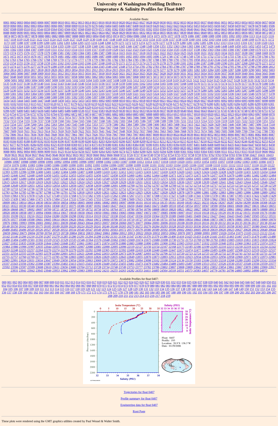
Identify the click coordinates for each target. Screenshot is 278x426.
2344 (95, 66)
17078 (31, 195)
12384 (238, 168)
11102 (161, 165)
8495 (109, 148)
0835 (163, 32)
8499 (129, 148)
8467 (20, 148)
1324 (20, 46)
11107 (200, 165)
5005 (13, 73)
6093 (231, 100)
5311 (81, 94)
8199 (81, 141)
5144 (67, 83)
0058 (272, 22)
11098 (129, 165)
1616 (129, 53)
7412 (183, 124)
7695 (224, 131)
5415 (183, 97)
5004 (6, 73)
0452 (190, 26)
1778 (88, 60)
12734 (22, 189)
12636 (180, 182)
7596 (210, 127)
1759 (258, 56)
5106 (102, 80)
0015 (95, 22)
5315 (95, 94)
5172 (210, 83)
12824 (130, 192)
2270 (258, 63)
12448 (31, 175)
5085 (245, 77)
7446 (231, 124)
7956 (108, 134)
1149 (119, 39)
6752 (272, 110)
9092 (20, 151)
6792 (40, 114)
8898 (217, 148)
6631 (129, 110)
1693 (136, 56)
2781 (142, 66)
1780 (102, 60)
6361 (210, 107)
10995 (74, 161)
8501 (136, 148)
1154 (152, 39)
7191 (177, 121)
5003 (272, 70)
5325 (163, 94)
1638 (245, 53)
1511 (54, 49)
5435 (13, 100)
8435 (231, 144)
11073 (270, 161)
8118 (33, 138)
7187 (149, 121)
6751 (265, 110)
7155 (27, 121)
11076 (15, 165)
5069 (142, 77)
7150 (265, 117)
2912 (95, 70)
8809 (176, 148)
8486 (95, 148)
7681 (210, 131)
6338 (122, 107)
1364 (183, 46)
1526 (156, 49)
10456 (89, 158)
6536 (81, 110)
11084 (39, 165)
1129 (86, 39)
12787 (39, 192)
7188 (156, 121)
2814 (13, 70)
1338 (81, 46)
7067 (54, 117)
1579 (47, 53)
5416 (190, 97)
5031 (183, 73)
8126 (60, 138)
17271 (139, 195)
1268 (108, 43)
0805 (54, 32)
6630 (122, 110)
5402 (129, 97)
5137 (20, 83)
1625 (183, 53)
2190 (224, 63)
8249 (251, 141)
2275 (20, 66)
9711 (123, 155)
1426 (210, 46)
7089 (149, 117)
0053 (238, 22)
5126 (223, 80)
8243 (238, 141)
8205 (115, 141)
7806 (13, 134)
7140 (244, 117)
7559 (88, 127)
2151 (265, 60)
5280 (204, 90)
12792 (72, 192)
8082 (258, 134)
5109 (123, 80)
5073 (163, 77)
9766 (239, 155)
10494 (189, 158)
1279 (176, 43)
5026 (149, 73)
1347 (136, 46)
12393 (6, 172)
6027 (204, 100)
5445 (27, 100)
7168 (102, 121)
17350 (205, 195)
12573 (156, 178)
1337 (74, 46)
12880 (197, 192)
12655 (64, 185)
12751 (114, 189)
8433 (224, 144)
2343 (88, 66)
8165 (190, 138)
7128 (224, 117)
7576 (142, 127)
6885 (136, 114)
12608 (222, 178)
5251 (156, 90)
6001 (95, 100)
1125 (59, 39)
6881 (108, 114)
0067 (61, 26)
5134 (271, 80)
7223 (251, 121)
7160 (61, 121)
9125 (61, 151)
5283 (224, 90)
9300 (177, 151)
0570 (95, 29)
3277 (163, 70)
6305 (27, 107)
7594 (197, 127)
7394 (142, 124)
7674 (204, 131)
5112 (136, 80)
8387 (142, 144)
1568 (245, 49)
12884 (230, 192)
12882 (214, 192)
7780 (265, 131)
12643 (239, 182)
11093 (96, 165)
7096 (177, 117)
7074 (68, 117)
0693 (40, 32)
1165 (225, 39)
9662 (103, 155)
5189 (47, 87)
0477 (245, 26)
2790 (204, 66)
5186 (27, 87)
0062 (27, 26)
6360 (204, 107)
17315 (164, 195)
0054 (245, 22)
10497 (205, 158)
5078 (197, 77)
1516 (88, 49)
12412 (122, 172)
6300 (265, 104)
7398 (149, 124)
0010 (61, 22)
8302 (47, 144)
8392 (163, 144)
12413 (130, 172)
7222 (245, 121)
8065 (224, 134)
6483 (47, 110)
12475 (197, 175)
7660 (149, 131)
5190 (54, 87)
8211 (156, 141)
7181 (109, 121)
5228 (272, 87)
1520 (115, 49)
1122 (39, 39)
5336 (231, 94)
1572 (272, 49)
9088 (6, 151)
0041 (217, 22)
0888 (75, 36)
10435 (14, 158)
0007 (47, 22)
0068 (68, 26)
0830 (129, 32)
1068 (143, 36)
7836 (33, 134)
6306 (34, 107)
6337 (115, 107)
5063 (102, 77)
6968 (265, 114)
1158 (178, 39)
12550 (114, 178)
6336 (108, 107)
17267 (130, 195)
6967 (258, 114)
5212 (170, 87)
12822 (114, 192)
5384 (27, 97)
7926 (95, 134)
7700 (245, 131)
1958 (197, 60)
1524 (142, 49)
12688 (106, 185)
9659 (89, 155)
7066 (47, 117)
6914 (170, 114)
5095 (41, 80)
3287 (231, 70)
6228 (149, 104)
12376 (172, 168)
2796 (238, 66)
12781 (264, 189)
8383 (129, 144)
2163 (67, 63)
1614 (115, 53)
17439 (14, 199)
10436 (22, 158)
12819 (89, 192)
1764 (20, 60)
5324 (156, 94)
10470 (139, 158)
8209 (143, 141)
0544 (40, 29)
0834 (156, 32)
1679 (54, 56)
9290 (143, 151)
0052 (231, 22)
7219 (224, 121)
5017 (95, 73)
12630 (130, 182)
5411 (156, 97)
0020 (122, 22)
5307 (54, 94)
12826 (147, 192)
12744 (64, 189)
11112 (231, 165)
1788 (156, 60)
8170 (210, 138)
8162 (169, 138)
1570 (258, 49)
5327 (176, 94)
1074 (150, 36)
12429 (230, 172)
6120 (53, 104)
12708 (164, 185)
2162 (61, 63)
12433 (255, 172)
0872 (265, 32)
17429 (272, 195)
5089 (272, 77)
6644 (211, 110)
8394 (176, 144)
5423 (238, 97)
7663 (163, 131)
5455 (88, 100)
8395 (183, 144)
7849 (54, 134)
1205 (81, 43)
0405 (115, 26)
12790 (56, 192)
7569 (122, 127)
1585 (88, 53)
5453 (81, 100)
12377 (180, 168)
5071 (149, 77)
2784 (163, 66)
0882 (55, 36)
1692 (129, 56)
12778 (239, 189)
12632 (147, 182)
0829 (122, 32)
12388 (263, 168)
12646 (264, 182)
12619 (39, 182)
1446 (217, 46)
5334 (224, 94)
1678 (47, 56)
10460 (105, 158)
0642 (204, 29)
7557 (74, 127)
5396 (88, 97)
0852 (217, 32)
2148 (245, 60)
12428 (222, 172)
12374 (163, 168)
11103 (169, 165)
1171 (264, 39)
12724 (239, 185)
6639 (177, 110)
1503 (20, 49)
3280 (183, 70)
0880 (41, 36)
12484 (272, 175)
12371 (138, 168)
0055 (251, 22)
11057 (221, 161)
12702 (147, 185)
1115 (265, 36)
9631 (14, 155)
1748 (183, 56)
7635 (95, 131)
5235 (47, 90)
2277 (33, 66)
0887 (68, 36)
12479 (230, 175)
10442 (47, 158)
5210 (156, 87)
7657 (142, 131)
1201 (53, 43)
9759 (198, 155)
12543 (89, 178)
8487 (102, 148)
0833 (149, 32)
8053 (217, 134)
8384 (136, 144)
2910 (81, 70)
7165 (81, 121)
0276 (95, 26)
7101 (183, 117)
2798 (251, 66)
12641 (222, 182)
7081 (102, 117)
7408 (176, 124)
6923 (231, 114)
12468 (164, 175)
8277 (13, 144)
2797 (245, 66)
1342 (108, 46)
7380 (115, 124)
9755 (178, 155)
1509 (40, 49)
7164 (74, 121)
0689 (13, 32)
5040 (245, 73)
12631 (139, 182)
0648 (238, 29)
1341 (102, 46)
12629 (122, 182)
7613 (40, 131)
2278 (40, 66)
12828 (164, 192)
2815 (20, 70)
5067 (129, 77)
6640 (183, 110)
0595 (170, 29)
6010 (122, 100)
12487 (14, 178)
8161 (163, 138)
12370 (130, 168)
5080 (210, 77)
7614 (47, 131)
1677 (40, 56)
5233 (33, 90)
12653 (47, 185)
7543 (20, 127)
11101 (153, 165)
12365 (88, 168)
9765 (232, 155)
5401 (122, 97)
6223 (115, 104)
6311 (68, 107)
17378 (214, 195)
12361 (55, 168)
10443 (56, 158)
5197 (102, 87)
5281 (210, 90)
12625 (89, 182)
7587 (176, 127)
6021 (163, 100)
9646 (55, 155)
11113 (239, 165)
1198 (33, 43)
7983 (129, 134)
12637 (189, 182)
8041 (197, 134)
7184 (129, 121)
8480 (61, 148)
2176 (156, 63)
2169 (108, 63)
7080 (95, 117)
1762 (6, 60)
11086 (56, 165)
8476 (47, 148)
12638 (197, 182)
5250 (149, 90)
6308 (47, 107)
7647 (115, 131)
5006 (20, 73)
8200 (88, 141)
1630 (197, 53)
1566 (231, 49)
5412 (163, 97)
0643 (210, 29)
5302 (20, 94)
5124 (210, 80)
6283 (231, 104)
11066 (262, 161)
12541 (72, 178)
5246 (122, 90)
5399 (109, 97)
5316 (102, 94)
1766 (33, 60)
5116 (162, 80)
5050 (27, 77)
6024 (183, 100)
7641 (102, 131)
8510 (143, 148)
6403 (34, 110)
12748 (89, 189)
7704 (251, 131)
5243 (102, 90)
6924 (238, 114)
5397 (95, 97)
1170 (258, 39)
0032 (176, 22)
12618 (31, 182)
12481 (247, 175)
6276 (183, 104)
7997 (136, 134)
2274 (13, 66)
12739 (39, 189)
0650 (251, 29)
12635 (172, 182)
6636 (156, 110)
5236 (54, 90)
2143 (210, 60)
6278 (196, 104)
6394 (272, 107)
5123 (203, 80)
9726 (130, 155)
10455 (81, 158)
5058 (74, 77)
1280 (183, 43)
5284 (231, 90)
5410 (149, 97)
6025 (190, 100)
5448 (47, 100)
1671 (6, 56)
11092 (88, 165)
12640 (214, 182)
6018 (142, 100)
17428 (264, 195)
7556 (67, 127)
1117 (7, 39)
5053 (47, 77)
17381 (222, 195)
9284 (136, 151)
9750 (157, 155)
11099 (137, 165)
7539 (13, 127)
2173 (136, 63)
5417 (197, 97)
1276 (155, 43)
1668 (258, 53)
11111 (224, 165)
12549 (106, 178)
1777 (81, 60)
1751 (204, 56)
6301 (271, 104)
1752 (210, 56)
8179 (258, 138)
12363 (72, 168)
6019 (149, 100)
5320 (129, 94)
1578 (40, 53)
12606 (206, 178)
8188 (27, 141)
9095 (34, 151)
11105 (185, 165)
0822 (88, 32)
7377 (102, 124)
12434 (264, 172)
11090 (72, 165)
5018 (102, 73)
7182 (115, 121)
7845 (47, 134)
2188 (210, 63)
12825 (139, 192)
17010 (6, 195)
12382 (222, 168)
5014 (74, 73)
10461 (114, 158)
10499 (214, 158)
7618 (61, 131)
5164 (156, 83)
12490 (22, 178)
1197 (27, 43)
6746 (231, 110)
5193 (74, 87)
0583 (122, 29)
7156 (34, 121)
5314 (88, 94)
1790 (170, 60)
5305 (40, 94)
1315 (237, 43)
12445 (6, 175)
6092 (224, 100)
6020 (156, 100)
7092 (163, 117)
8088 (7, 138)
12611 (247, 178)
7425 (204, 124)
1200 (46, 43)
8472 (34, 148)
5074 (170, 77)
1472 (265, 46)
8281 (27, 144)
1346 (129, 46)
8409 (217, 144)
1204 (74, 43)
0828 (115, 32)
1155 (159, 39)
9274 (122, 151)
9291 (149, 151)
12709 (172, 185)
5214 (183, 87)
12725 (247, 185)
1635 (231, 53)
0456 (217, 26)
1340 (95, 46)
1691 (122, 56)
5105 (96, 80)
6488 (74, 110)
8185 (20, 141)
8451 (265, 144)
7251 (265, 121)
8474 (40, 148)
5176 (238, 83)
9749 (150, 155)
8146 (135, 138)
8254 (272, 141)
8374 (88, 144)
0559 (47, 29)
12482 (255, 175)
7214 (204, 121)
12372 (147, 168)
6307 (40, 107)
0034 (190, 22)
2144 (217, 60)
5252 (163, 90)
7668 (183, 131)
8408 (210, 144)
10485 (164, 158)
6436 (40, 110)
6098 (265, 100)
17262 (114, 195)
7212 (190, 121)
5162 (142, 83)
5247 (129, 90)
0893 (89, 36)
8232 (224, 141)
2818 (40, 70)
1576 (27, 53)
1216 (94, 43)
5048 (13, 77)
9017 (251, 148)
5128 (237, 80)
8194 (54, 141)
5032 (190, 73)
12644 (247, 182)
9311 (224, 151)
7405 (170, 124)
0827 (108, 32)
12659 (97, 185)
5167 (176, 83)
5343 (238, 94)
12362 (64, 168)
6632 (136, 110)
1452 (251, 46)
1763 (13, 60)
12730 (6, 189)
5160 (129, 83)
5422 (231, 97)
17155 (64, 195)
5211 (163, 87)
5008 (34, 73)
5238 (67, 90)
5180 (265, 83)
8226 (217, 141)
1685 (88, 56)
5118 (169, 80)
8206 (122, 141)
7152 (6, 121)
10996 (83, 161)
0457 (224, 26)
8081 (251, 134)
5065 (115, 77)
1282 (196, 43)
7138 (231, 117)
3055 (149, 70)
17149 (56, 195)
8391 (156, 144)
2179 (170, 63)
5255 (176, 90)
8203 (102, 141)
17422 (255, 195)
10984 (264, 158)
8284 (33, 144)
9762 (212, 155)
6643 (204, 110)
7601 (245, 127)
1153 (145, 39)
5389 (54, 97)
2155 (20, 63)
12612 (255, 178)
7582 (156, 127)
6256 (169, 104)
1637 (238, 53)
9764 (225, 155)
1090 (218, 36)
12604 (189, 178)
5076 (183, 77)
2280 (54, 66)
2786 (176, 66)
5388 (47, 97)
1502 (13, 49)
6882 (115, 114)
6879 (102, 114)
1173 (7, 43)
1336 (67, 46)
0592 (149, 29)
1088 (204, 36)
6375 (224, 107)
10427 (253, 155)
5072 (156, 77)
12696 (122, 185)
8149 (142, 138)
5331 (204, 94)
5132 (257, 80)
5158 (115, 83)
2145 (224, 60)
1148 (112, 39)
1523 (136, 49)
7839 (40, 134)
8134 (88, 138)
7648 (122, 131)
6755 (20, 114)
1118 (13, 39)
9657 (82, 155)
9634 (28, 155)
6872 (74, 114)
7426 (210, 124)
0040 (210, 22)
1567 (238, 49)
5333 (217, 94)
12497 (47, 178)
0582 (115, 29)
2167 (95, 63)
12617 (22, 182)
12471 (172, 175)
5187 (34, 87)
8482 (74, 148)
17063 (14, 195)
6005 (109, 100)
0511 (33, 29)
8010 (163, 134)
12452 (64, 175)
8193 (47, 141)
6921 (217, 114)
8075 (245, 134)
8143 (115, 138)
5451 (68, 100)
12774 (214, 189)
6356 (176, 107)
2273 (6, 66)
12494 (31, 178)
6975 (13, 117)
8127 (67, 138)
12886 (247, 192)
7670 (190, 131)
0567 (74, 29)
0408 (136, 26)
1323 (13, 46)
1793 (183, 60)
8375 (95, 144)
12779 (247, 189)
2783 (156, 66)
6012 (136, 100)
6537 (88, 110)
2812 (272, 66)
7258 (27, 124)
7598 (224, 127)
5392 (74, 97)
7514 (265, 124)
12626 (97, 182)
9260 (95, 151)
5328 (183, 94)
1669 (265, 53)
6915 (176, 114)
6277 (190, 104)
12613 (264, 178)
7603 (251, 127)
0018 (108, 22)
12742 (56, 189)
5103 (82, 80)
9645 (48, 155)
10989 (33, 161)
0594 (163, 29)
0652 (265, 29)
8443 (238, 144)
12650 (22, 185)
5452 (74, 100)
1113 (252, 36)
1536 (183, 49)
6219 (94, 104)
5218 (210, 87)
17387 (230, 195)
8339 (61, 144)
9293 (156, 151)
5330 (197, 94)
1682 (67, 56)
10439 (39, 158)
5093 (28, 80)
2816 (27, 70)
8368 (67, 144)
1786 (142, 60)
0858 (258, 32)
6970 (272, 114)
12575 (164, 178)
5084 (238, 77)
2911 (88, 70)
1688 (108, 56)
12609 (231, 178)
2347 (115, 66)
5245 (115, 90)
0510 (27, 29)
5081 (217, 77)
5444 (20, 100)
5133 (264, 80)
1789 (163, 60)
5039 (238, 73)
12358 (39, 168)
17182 (89, 195)
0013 (81, 22)
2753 (129, 66)
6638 (170, 110)
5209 (149, 87)
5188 (40, 87)
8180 (265, 138)
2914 (108, 70)
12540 (64, 178)
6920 (210, 114)
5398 (102, 97)
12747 (81, 189)
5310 (74, 94)
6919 (204, 114)
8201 (95, 141)
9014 (245, 148)
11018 (164, 161)
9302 (190, 151)
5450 (61, 100)
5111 (129, 80)
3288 (238, 70)
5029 (170, 73)
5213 (176, 87)
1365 (190, 46)
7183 (122, 121)
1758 (251, 56)
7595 (204, 127)
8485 (88, 148)
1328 (40, 46)
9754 (171, 155)
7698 (231, 131)
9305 (211, 151)
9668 (116, 155)
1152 (139, 39)
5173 (217, 83)
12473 (189, 175)
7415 (190, 124)
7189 (163, 121)
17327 (172, 195)
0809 (67, 32)
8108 (20, 138)
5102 (75, 80)
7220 (231, 121)
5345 (245, 94)
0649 (245, 29)
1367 (204, 46)
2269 (251, 63)
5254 (170, 90)
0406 (122, 26)
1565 (224, 49)
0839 (183, 32)
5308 (61, 94)
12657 (81, 185)
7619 (67, 131)
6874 (88, 114)
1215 (87, 43)
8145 (129, 138)
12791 (64, 192)
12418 (164, 172)
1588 (108, 53)
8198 (74, 141)
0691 (27, 32)
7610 (20, 131)
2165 (81, 63)
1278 (169, 43)
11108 (208, 165)
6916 (183, 114)
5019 (108, 73)
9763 (218, 155)
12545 (97, 178)
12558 (139, 178)
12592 (172, 178)
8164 (183, 138)
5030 (176, 73)
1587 (102, 53)
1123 (46, 39)
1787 (149, 60)
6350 (142, 107)
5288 (251, 90)
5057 (67, 77)
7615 (54, 131)
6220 (101, 104)
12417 (155, 172)
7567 (108, 127)
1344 (115, 46)
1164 (218, 39)
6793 (47, 114)
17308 (155, 195)
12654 (56, 185)
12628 (114, 182)
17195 (97, 195)
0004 (27, 22)
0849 (204, 32)
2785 (170, 66)
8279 (20, 144)
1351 (163, 46)
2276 (27, 66)
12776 (230, 189)
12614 (272, 178)
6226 (135, 104)
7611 (27, 131)
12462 (147, 175)
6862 (67, 114)
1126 (66, 39)
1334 (54, 46)
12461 (139, 175)
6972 (6, 117)
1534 (170, 49)
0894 (95, 36)
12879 (189, 192)
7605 (265, 127)
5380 (6, 97)
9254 (74, 151)
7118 (217, 117)
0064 (40, 26)
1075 (157, 36)
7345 (74, 124)
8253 (265, 141)
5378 (272, 94)
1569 (251, 49)
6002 (102, 100)
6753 (6, 114)
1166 (231, 39)
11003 (116, 161)
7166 (88, 121)
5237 (61, 90)
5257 (183, 90)
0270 (88, 26)
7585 (163, 127)
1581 (61, 53)
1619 (149, 53)
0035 (197, 22)
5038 (231, 73)
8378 (102, 144)
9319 (258, 151)
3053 (136, 70)
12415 (139, 172)
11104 (177, 165)
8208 (136, 141)
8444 (245, 144)
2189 (217, 63)
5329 (190, 94)
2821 (61, 70)
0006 (40, 22)
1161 (198, 39)
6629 (115, 110)
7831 (27, 134)
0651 (258, 29)
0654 (272, 29)
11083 (31, 165)
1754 (224, 56)
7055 (34, 117)
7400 (156, 124)
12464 (155, 175)
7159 (54, 121)
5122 (196, 80)
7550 (47, 127)
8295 (40, 144)
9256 (81, 151)
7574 (136, 127)
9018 (258, 148)
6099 (272, 100)
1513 (67, 49)
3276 (156, 70)
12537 (56, 178)
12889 (264, 192)
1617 (136, 53)
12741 (47, 189)
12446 (14, 175)
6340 (136, 107)
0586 (129, 29)
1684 (81, 56)
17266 (122, 195)
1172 (271, 39)
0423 (176, 26)
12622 (64, 182)
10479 (155, 158)
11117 (247, 165)
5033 (197, 73)
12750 (105, 189)
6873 (81, 114)
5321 (136, 94)
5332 (210, 94)
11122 (271, 165)
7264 (61, 124)
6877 (95, 114)
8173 (224, 138)
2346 (108, 66)
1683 (74, 56)
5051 (33, 77)
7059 (40, 117)
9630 (8, 155)
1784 (129, 60)
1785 (136, 60)
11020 (181, 161)
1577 (33, 53)
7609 (13, 131)
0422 (170, 26)
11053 (197, 161)
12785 (22, 192)
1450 (238, 46)
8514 (156, 148)
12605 (197, 178)
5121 (189, 80)
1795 (190, 60)
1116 (271, 36)
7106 (197, 117)
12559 (147, 178)
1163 (211, 39)
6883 (122, 114)
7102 (190, 117)
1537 (190, 49)
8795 (170, 148)
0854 (231, 32)
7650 (129, 131)
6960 (245, 114)
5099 (55, 80)
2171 (122, 63)
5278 (190, 90)
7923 (88, 134)
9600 (265, 151)
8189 (34, 141)
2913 (102, 70)
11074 (7, 165)
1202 (60, 43)
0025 (136, 22)
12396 (22, 172)
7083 (115, 117)
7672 (197, 131)
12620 (47, 182)
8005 (142, 134)
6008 (115, 100)
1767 (40, 60)
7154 (20, 121)
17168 (72, 195)
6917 (190, 114)
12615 (6, 182)
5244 (108, 90)
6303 (13, 107)
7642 (108, 131)
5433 (272, 97)
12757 (147, 189)
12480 (239, 175)
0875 (14, 36)
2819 (47, 70)
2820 (54, 70)
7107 (204, 117)
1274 (142, 43)
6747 (238, 110)
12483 (264, 175)
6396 (6, 110)
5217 (204, 87)
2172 (129, 63)
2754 (136, 66)
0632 (176, 29)
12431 (247, 172)
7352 (88, 124)
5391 (68, 97)
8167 (203, 138)
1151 (132, 39)
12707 (156, 185)
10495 (197, 158)
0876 (21, 36)
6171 (60, 104)
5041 (251, 73)
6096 (251, 100)
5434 (6, 100)
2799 (258, 66)
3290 (251, 70)
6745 (224, 110)
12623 (72, 182)
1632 (210, 53)
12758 (155, 189)
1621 (156, 53)
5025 (142, 73)
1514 (74, 49)
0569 (88, 29)
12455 (89, 175)
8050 (204, 134)
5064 (108, 77)
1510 (47, 49)
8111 (27, 138)
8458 (272, 144)
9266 (115, 151)
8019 (170, 134)
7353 (95, 124)
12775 (222, 189)
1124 (53, 39)
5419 (210, 97)
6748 (245, 110)
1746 (170, 56)
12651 (31, 185)
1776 (74, 60)
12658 (89, 185)
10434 (6, 158)
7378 (108, 124)
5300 (6, 94)
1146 (99, 39)
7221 (238, 121)
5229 (6, 90)
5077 (190, 77)
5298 (265, 90)
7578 (149, 127)
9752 (164, 155)
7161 (68, 121)
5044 (258, 73)
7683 (217, 131)
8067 (238, 134)
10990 (41, 161)
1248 (101, 43)
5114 (149, 80)
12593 (181, 178)
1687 (102, 56)
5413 (170, 97)
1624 (176, 53)
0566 (67, 29)
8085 (265, 134)
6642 (197, 110)
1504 (27, 49)
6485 (61, 110)
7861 (74, 134)
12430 (239, 172)
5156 (102, 83)
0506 (272, 26)
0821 (81, 32)
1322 (6, 46)
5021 (122, 73)
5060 (81, 77)
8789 (163, 148)
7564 (102, 127)
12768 (180, 189)
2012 (204, 60)
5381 (13, 97)
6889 (156, 114)
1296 (210, 43)
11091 (80, 165)
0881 (48, 36)
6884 (129, 114)
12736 (31, 189)
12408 (89, 172)
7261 (40, 124)
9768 (246, 155)
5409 (143, 97)
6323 (74, 107)
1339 (88, 46)
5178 (251, 83)
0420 (156, 26)
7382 (122, 124)
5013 (67, 73)
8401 (197, 144)
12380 (205, 168)
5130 (244, 80)
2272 (272, 63)
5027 (156, 73)
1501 (6, 49)
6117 (40, 104)
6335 (102, 107)
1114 (258, 36)
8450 (258, 144)
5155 (95, 83)
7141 (251, 117)
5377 (265, 94)
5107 (109, 80)
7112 (211, 117)
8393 (170, 144)
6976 (20, 117)
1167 (238, 39)
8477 (54, 148)
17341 (197, 195)
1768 (47, 60)
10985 (272, 158)
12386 (255, 168)
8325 (54, 144)
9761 (205, 155)
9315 (245, 151)
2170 (115, 63)
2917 (129, 70)
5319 (122, 94)
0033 (183, 22)
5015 (81, 73)
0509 (20, 29)
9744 (144, 155)
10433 (270, 155)
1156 (165, 39)
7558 (81, 127)
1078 (177, 36)
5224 (245, 87)
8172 (217, 138)
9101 (54, 151)
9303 (197, 151)
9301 (183, 151)
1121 (33, 39)
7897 (81, 134)
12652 (39, 185)
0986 (136, 36)
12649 (14, 185)
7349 (81, 124)
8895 (204, 148)
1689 (115, 56)
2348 (122, 66)
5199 (115, 87)
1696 (156, 56)
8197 (68, 141)
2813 (6, 70)
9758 (191, 155)
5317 (108, 94)
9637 (35, 155)
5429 (265, 97)
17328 (180, 195)
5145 (74, 83)
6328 (81, 107)
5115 (156, 80)
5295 (258, 90)
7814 (20, 134)
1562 (204, 49)
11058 (229, 161)
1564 (217, 49)
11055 (213, 161)
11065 (254, 161)
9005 (238, 148)
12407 (81, 172)
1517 (95, 49)
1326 (27, 46)
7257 (20, 124)
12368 (113, 168)
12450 (47, 175)
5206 (129, 87)
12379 (197, 168)
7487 (251, 124)
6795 (61, 114)
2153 (6, 63)
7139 (238, 117)
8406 (204, 144)
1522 (129, 49)
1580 (54, 53)
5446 (34, 100)
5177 (245, 83)
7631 (88, 131)
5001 (258, 70)
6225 (128, 104)
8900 (231, 148)
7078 (81, 117)
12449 (39, 175)
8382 (122, 144)
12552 (131, 178)
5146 (81, 83)
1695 (149, 56)
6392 (258, 107)
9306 (217, 151)
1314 (230, 43)
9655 (76, 155)
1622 (163, 53)
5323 (149, 94)
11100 (145, 165)
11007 (124, 161)
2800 (265, 66)
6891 (163, 114)
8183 (6, 141)
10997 (91, 161)
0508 (13, 29)
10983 (255, 158)
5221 (224, 87)
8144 (122, 138)
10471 (147, 158)
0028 (149, 22)
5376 (258, 94)
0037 (204, 22)
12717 (214, 185)
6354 (163, 107)
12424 (205, 172)
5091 (14, 80)
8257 (6, 144)
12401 (47, 172)
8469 (27, 148)
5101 (68, 80)
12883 (222, 192)
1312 (217, 43)
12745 (72, 189)
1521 (122, 49)
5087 (258, 77)
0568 (81, 29)
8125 (54, 138)
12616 (14, 182)
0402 (102, 26)
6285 (244, 104)
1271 (121, 43)
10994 (66, 161)
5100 (62, 80)
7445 (224, 124)
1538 (197, 49)
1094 (245, 36)
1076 (164, 36)
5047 (6, 77)
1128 (79, 39)
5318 (115, 94)
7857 (67, 134)
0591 (142, 29)
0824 (102, 32)
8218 (204, 141)
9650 (62, 155)
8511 (149, 148)
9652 (69, 155)
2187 (204, 63)
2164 (74, 63)
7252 (272, 121)
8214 (176, 141)
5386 (40, 97)
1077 (170, 36)
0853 (224, 32)
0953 (109, 36)
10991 (49, 161)
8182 (272, 138)
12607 (214, 178)
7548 (40, 127)
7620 (74, 131)
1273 (135, 43)
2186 (197, 63)
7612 (33, 131)
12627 (105, 182)
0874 (7, 36)
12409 (97, 172)
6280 (210, 104)
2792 (217, 66)
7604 (258, 127)
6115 (33, 104)
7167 (95, 121)
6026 (197, 100)
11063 (246, 161)
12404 (64, 172)
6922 (224, 114)
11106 (192, 165)
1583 (74, 53)
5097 (48, 80)
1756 (238, 56)
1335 (61, 46)
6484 (54, 110)
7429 (217, 124)
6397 (13, 110)
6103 (20, 104)
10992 (58, 161)
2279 (47, 66)
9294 (163, 151)
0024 (129, 22)
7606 (272, 127)
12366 (97, 168)
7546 (27, 127)
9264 (102, 151)
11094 (104, 165)
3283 (204, 70)
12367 (105, 168)
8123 (47, 138)
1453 (258, 46)
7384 (129, 124)
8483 (81, 148)
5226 (258, 87)
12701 (139, 185)
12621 (56, 182)
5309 (68, 94)
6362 (217, 107)
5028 (163, 73)
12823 (122, 192)
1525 (149, 49)
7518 (272, 124)
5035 (210, 73)
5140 (40, 83)
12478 (222, 175)
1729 (163, 56)
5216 (197, 87)
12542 (81, 178)
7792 (6, 134)
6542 (95, 110)
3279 (176, 70)
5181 (272, 83)
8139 (101, 138)
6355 (170, 107)
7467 (245, 124)
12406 (72, 172)
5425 (251, 97)
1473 (272, 46)
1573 (6, 53)
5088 (265, 77)
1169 (251, 39)
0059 (6, 26)
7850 (61, 134)
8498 (122, 148)
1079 (184, 36)
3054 (142, 70)
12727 (255, 185)
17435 (6, 199)
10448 (64, 158)
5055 (54, 77)
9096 (40, 151)
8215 (183, 141)
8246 (245, 141)
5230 (13, 90)
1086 (191, 36)
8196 (61, 141)
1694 (142, 56)
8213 (170, 141)
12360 (47, 168)
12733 (14, 189)
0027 (142, 22)
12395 (14, 172)
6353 (156, 107)
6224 (122, 104)
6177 (67, 104)
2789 (197, 66)
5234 (40, 90)
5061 (88, 77)
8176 (244, 138)
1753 (217, 56)
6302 (6, 107)
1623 (170, 53)
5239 (74, 90)
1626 (190, 53)
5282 (217, 90)
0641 (197, 29)
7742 (258, 131)
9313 (238, 151)
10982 (247, 158)
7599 (231, 127)
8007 (149, 134)
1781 (108, 60)
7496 (258, 124)
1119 (20, 39)
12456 (97, 175)
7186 (143, 121)
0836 (170, 32)
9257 (88, 151)
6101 (7, 104)
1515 (81, 49)
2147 (238, 60)
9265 (109, 151)
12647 (272, 182)
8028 (183, 134)
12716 (205, 185)
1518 (102, 49)
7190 (170, 121)
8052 (210, 134)
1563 (210, 49)
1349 (149, 46)
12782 (272, 189)
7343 (67, 124)
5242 (95, 90)
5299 (272, 90)
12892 (272, 192)
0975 (123, 36)
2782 (149, 66)
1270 (115, 43)
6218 (88, 104)
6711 (217, 110)
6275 (176, 104)
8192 (40, 141)
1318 (258, 43)
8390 (149, 144)
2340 (67, 66)
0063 (34, 26)
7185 (136, 121)
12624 (81, 182)
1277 (162, 43)
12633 (155, 182)
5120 (182, 80)
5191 (61, 87)
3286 (224, 70)
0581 (108, 29)
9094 (27, 151)
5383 (20, 97)
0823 (95, 32)
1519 (108, 49)
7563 (95, 127)
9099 (47, 151)
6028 (210, 100)
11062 (238, 161)
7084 (122, 117)
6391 (251, 107)
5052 (40, 77)
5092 (21, 80)
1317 (251, 43)
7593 (190, 127)
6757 (33, 114)
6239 (162, 104)
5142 (54, 83)
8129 (74, 138)
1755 (231, 56)
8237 (231, 141)
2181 (183, 63)
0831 (136, 32)
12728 (264, 185)
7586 (170, 127)
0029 (156, 22)
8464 (13, 148)
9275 (129, 151)
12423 (197, 172)
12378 (188, 168)
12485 (6, 178)
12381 (213, 168)
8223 (210, 141)
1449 (231, 46)
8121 (40, 138)
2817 (34, 70)
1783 (122, 60)
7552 (54, 127)
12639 (205, 182)
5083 (231, 77)
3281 (190, 70)
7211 (183, 121)
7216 (217, 121)
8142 (108, 138)
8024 (176, 134)
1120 (26, 39)
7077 (74, 117)
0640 (190, 29)
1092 (232, 36)
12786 (31, 192)
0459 (238, 26)
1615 (122, 53)
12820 (97, 192)
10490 (180, 158)
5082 (224, 77)
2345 (102, 66)
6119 (47, 104)
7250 (258, 121)
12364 (80, 168)
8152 (156, 138)
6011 (129, 100)
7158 (47, 121)
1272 (128, 43)
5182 (6, 87)
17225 (105, 195)
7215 (210, 121)
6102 (13, 104)
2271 (265, 63)
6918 (197, 114)
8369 (74, 144)
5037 (224, 73)
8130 (81, 138)
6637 (163, 110)
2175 (149, 63)
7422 (197, 124)
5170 (197, 83)
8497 (115, 148)
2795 (231, 66)
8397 (190, 144)
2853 (68, 70)
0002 (13, 22)
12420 (180, 172)
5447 (40, 100)
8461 (6, 148)
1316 (244, 43)
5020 (115, 73)
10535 (222, 158)
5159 (122, 83)
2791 (210, 66)
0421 (163, 26)
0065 (47, 26)
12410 (106, 172)
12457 (105, 175)
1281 (189, 43)
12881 (205, 192)
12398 (31, 172)
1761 (272, 56)
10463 (122, 158)
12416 (147, 172)
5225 (251, 87)
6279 (203, 104)
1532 (163, 49)
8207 (129, 141)
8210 (149, 141)
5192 (68, 87)
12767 (172, 189)
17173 (81, 195)
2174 (142, 63)
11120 (263, 165)
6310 (61, 107)
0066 (54, 26)
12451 (56, 175)
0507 (6, 29)
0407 (129, 26)
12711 (180, 185)
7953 (102, 134)
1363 (176, 46)
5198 (109, 87)
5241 (88, 90)
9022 (265, 148)
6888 (149, 114)
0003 (20, 22)
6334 (95, 107)
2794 (224, 66)
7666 (176, 131)
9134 (68, 151)
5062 (95, 77)
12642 (230, 182)
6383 (245, 107)
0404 (108, 26)
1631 (204, 53)
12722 (222, 185)
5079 (204, 77)
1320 (264, 43)
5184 (20, 87)
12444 (272, 172)
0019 (115, 22)
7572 (129, 127)
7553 (61, 127)
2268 (245, 63)
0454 (204, 26)
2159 (47, 63)
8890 (197, 148)
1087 (198, 36)
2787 (183, 66)
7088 (143, 117)
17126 (39, 195)
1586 (95, 53)
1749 (190, 56)
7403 (163, 124)
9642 (42, 155)
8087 (272, 134)
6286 (251, 104)
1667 (251, 53)
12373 (155, 168)
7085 (129, 117)
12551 (122, 178)
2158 (40, 63)
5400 (115, 97)
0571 (102, 29)
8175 (238, 138)
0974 (116, 36)
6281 (217, 104)
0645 (224, 29)
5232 (27, 90)
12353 (30, 168)
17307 (147, 195)
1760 (265, 56)
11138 (14, 168)
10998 (99, 161)
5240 (81, 90)
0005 (34, 22)
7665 (170, 131)
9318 (251, 151)
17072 (22, 195)
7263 (54, 124)
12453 (72, 175)
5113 (143, 80)
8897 (210, 148)
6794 (54, 114)
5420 (217, 97)
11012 (140, 161)
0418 (142, 26)
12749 (97, 189)
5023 (129, 73)
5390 (61, 97)
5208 (143, 87)
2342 (81, 66)
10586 (230, 158)
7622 (81, 131)
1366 (197, 46)
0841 (197, 32)
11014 (148, 161)
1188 (20, 43)
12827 (155, 192)
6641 (190, 110)
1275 (149, 43)
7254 (13, 124)
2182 (190, 63)
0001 (6, 22)
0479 (258, 26)
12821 (105, 192)
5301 (13, 94)
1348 (142, 46)
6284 (237, 104)
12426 (214, 172)
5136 (13, 83)
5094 (34, 80)
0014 (88, 22)
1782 (115, 60)
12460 (130, 175)
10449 (72, 158)
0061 (20, 26)
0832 (142, 32)
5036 (217, 73)
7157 (40, 121)
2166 (88, 63)
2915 (115, 70)
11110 (216, 165)
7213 (197, 121)
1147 (106, 39)
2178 (163, 63)
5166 (170, 83)
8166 (197, 138)
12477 (214, 175)
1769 (54, 60)
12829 (172, 192)
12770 (197, 189)
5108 (116, 80)
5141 (47, 83)
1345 (122, 46)
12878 (180, 192)
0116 (81, 26)
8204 (109, 141)
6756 (27, 114)
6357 (183, 107)
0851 (210, 32)
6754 (13, 114)
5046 (272, 73)
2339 (61, 66)
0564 (54, 29)
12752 (122, 189)
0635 (183, 29)
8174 (231, 138)
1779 (95, 60)
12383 (230, 168)
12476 (205, 175)
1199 (40, 43)
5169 (190, 83)
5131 (251, 80)
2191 (231, 63)
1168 (245, 39)
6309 (54, 107)
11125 (6, 168)
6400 (20, 110)
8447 (251, 144)
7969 (122, 134)
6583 (102, 110)
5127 (230, 80)
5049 (20, 77)
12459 (122, 175)
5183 (13, 87)
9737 (137, 155)
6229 (156, 104)
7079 (88, 117)
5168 (183, 83)
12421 (189, 172)
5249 (142, 90)
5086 (251, 77)
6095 (245, 100)
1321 (271, 43)
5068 (136, 77)
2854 (74, 70)
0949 (102, 36)
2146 (231, 60)
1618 (142, 53)
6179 (74, 104)
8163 (176, 138)
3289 (245, 70)
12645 (255, 182)
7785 (272, 131)
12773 (205, 189)
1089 (211, 36)
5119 (176, 80)
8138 (95, 138)
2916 (122, 70)
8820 (183, 148)
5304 (34, 94)
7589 (183, 127)
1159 (185, 39)
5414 (176, 97)
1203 (67, 43)
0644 (217, 29)
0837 (176, 32)
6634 (149, 110)
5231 (20, 90)
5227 (265, 87)
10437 (31, 158)
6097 (258, 100)
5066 (122, 77)
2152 (272, 60)
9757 (184, 155)
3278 (170, 70)
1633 (217, 53)
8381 (115, 144)
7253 (6, 124)
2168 (102, 63)
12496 (39, 178)
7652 (136, 131)
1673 (20, 56)
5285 (238, 90)
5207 (136, 87)
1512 (61, 49)
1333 (47, 46)
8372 (81, 144)
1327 (33, 46)
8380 (108, 144)
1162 (205, 39)
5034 (204, 73)
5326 (170, 94)
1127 (72, 39)
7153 (13, 121)
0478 (251, 26)
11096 (112, 165)
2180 (176, 63)
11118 (255, 165)
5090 (7, 80)
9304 (204, 151)
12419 (172, 172)
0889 (82, 36)
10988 (24, 161)
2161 (54, 63)
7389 (136, 124)
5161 (136, 83)
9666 (110, 155)
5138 (27, 83)
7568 (115, 127)
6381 (231, 107)
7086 (136, 117)
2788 (190, 66)
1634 (224, 53)
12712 (189, 185)
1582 (67, 53)
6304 (20, 107)
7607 (6, 131)
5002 (265, 70)
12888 (255, 192)
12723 (230, 185)
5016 (88, 73)
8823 (190, 148)
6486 (68, 110)
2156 (27, 63)
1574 (13, 53)
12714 (197, 185)
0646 (231, 29)
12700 (131, 185)
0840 (190, 32)
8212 (163, 141)
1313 (224, 43)
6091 (217, 100)
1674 (27, 56)
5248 (136, 90)
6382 (238, 107)
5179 (258, 83)
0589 (136, 29)
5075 (176, 77)
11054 (205, 161)
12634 (164, 182)
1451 (245, 46)
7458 (238, 124)
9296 (170, 151)
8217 (197, 141)
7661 (156, 131)
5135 (6, 83)
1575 (20, 53)
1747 (176, 56)
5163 (149, 83)
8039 (190, 134)
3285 (217, 70)
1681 (61, 56)
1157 (172, 39)
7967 (115, 134)
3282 (197, 70)
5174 (224, 83)
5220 (217, 87)
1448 (224, 46)
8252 (258, 141)
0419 (149, 26)
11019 (172, 161)
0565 (61, 29)
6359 (197, 107)
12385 (247, 168)
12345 (22, 168)
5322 (142, 94)
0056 (258, 22)
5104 (89, 80)
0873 (272, 32)
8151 (149, 138)
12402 (56, 172)
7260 (33, 124)
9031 (272, 148)
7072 (61, 117)
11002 (107, 161)
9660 (96, 155)
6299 (258, 104)
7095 (170, 117)
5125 (217, 80)
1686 (95, 56)
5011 (54, 73)
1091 (225, 36)
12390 (272, 168)
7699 (238, 131)
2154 (13, 63)
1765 (27, 60)
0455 (210, 26)
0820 (74, 32)
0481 (265, 26)
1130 (92, 39)
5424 (245, 97)
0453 (197, 26)
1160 (192, 39)
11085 (47, 165)
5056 (61, 77)
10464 (130, 158)
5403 (136, 97)
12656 (72, 185)
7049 (27, 117)
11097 (121, 165)
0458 (231, 26)
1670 (272, 53)
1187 (13, 43)
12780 (255, 189)
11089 (64, 165)
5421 (224, 97)
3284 (210, 70)
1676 (33, 56)
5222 (231, 87)
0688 (6, 32)
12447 (22, 175)
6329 (88, 107)
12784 (14, 192)
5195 (88, 87)
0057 (265, 22)
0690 (20, 32)
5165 (163, 83)
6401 (27, 110)
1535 (176, 49)
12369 (122, 168)
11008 (132, 161)
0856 (245, 32)
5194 (81, 87)
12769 (189, 189)
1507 (34, 49)
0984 (130, 36)
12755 (139, 189)
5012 (61, 73)
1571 (265, 49)
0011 (68, 22)
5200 (122, 87)
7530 (6, 127)
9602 (272, 151)
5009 (40, 73)
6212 (81, 104)
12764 (164, 189)
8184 (13, 141)
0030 (163, 22)
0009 (54, 22)
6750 (258, 110)
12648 (6, 185)
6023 (176, 100)
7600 (238, 127)
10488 (172, 158)
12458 (114, 175)
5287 (245, 90)
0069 (74, 26)
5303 (27, 94)
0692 (33, 32)
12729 (272, 185)
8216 (190, 141)
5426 (258, 97)
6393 (265, 107)
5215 (190, 87)
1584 (81, 53)
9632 (21, 155)
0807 (61, 32)
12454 (81, 175)
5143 (61, 83)
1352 (170, 46)
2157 (33, 63)
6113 (27, 104)
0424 (183, 26)
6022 (170, 100)
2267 (238, 63)
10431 (261, 155)
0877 (27, 36)
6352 (149, 107)
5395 (81, 97)
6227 (142, 104)
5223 (238, 87)
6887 (142, 114)
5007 (27, 73)
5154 (88, 83)
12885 (239, 192)
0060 (13, 26)
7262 (47, 124)
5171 (204, 83)
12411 (114, 172)
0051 (224, 22)
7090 (156, 117)
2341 (74, 66)
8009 (156, 134)
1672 (13, 56)
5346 (251, 94)
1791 (176, 60)
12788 (47, 192)
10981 (239, 158)
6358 (190, 107)
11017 (156, 161)
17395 (239, 195)
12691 (114, 185)
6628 (109, 110)
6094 (238, 100)
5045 (265, 73)
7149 (258, 117)
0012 (74, 22)
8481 (68, 148)
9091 (13, 151)
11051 (189, 161)
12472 (180, 175)
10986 (8, 161)
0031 (170, 22)
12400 (39, 172)
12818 (81, 192)
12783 (6, 192)
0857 (251, 32)
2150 (258, 60)
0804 (47, 32)
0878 (34, 36)
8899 (224, 148)
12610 (239, 178)
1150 (125, 39)
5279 (197, 90)
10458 (97, 158)
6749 (251, 110)
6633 (143, 110)
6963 (251, 114)
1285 (203, 43)
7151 (272, 117)
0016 (102, 22)
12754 (130, 189)
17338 (189, 195)
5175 (231, 83)
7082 (109, 117)
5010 (47, 73)
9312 (231, 151)
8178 (251, 138)
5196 (95, 87)
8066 (231, 134)
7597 (217, 127)
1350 (156, 46)
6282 (224, 104)
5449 (54, 100)
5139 (33, 83)
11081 (23, 165)
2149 (251, 60)
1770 (61, 60)
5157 (108, 83)
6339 (129, 107)
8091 (13, 138)
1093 (238, 36)
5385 (34, 97)
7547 (33, 127)
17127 (47, 195)
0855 (238, 32)
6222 (108, 104)
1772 (67, 60)
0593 (156, 29)
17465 (22, 199)
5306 (47, 94)
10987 (16, 161)
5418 (204, 97)
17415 (247, 195)
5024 (136, 73)
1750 (197, 56)
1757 (245, 56)
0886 (61, 36)
